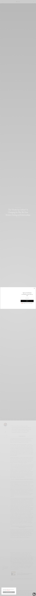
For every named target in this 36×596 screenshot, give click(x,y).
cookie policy (8, 590)
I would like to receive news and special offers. (28, 303)
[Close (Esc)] (34, 289)
